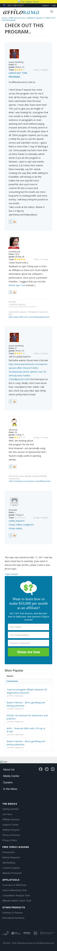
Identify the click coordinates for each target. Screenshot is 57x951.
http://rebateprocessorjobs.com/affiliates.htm (30, 481)
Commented (12, 681)
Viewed (9, 676)
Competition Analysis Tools (16, 895)
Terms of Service (11, 835)
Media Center (11, 775)
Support (45, 5)
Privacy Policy (9, 840)
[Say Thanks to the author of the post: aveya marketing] (13, 222)
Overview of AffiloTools (14, 885)
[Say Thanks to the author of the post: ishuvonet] (13, 466)
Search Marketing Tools (14, 890)
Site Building (8, 862)
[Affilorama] (20, 11)
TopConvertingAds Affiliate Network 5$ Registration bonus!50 (27, 691)
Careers (8, 782)
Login (53, 5)
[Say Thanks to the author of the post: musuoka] (13, 535)
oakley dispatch (17, 520)
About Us (8, 769)
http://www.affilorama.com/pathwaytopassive (29, 317)
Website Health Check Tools (16, 900)
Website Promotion (12, 873)
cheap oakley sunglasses (21, 524)
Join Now (7, 814)
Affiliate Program (11, 829)
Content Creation (11, 867)
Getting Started (10, 809)
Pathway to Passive (12, 912)
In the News (10, 788)
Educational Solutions (13, 917)
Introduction (8, 852)
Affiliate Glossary (11, 819)
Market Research (11, 857)
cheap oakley (15, 528)
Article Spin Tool (17, 285)
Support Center (10, 824)
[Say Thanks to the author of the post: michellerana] (13, 292)
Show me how (28, 652)
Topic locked (11, 574)
